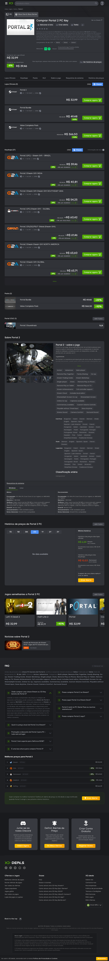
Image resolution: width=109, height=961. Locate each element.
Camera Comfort (77, 412)
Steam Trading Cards (65, 378)
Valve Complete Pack (29, 306)
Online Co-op (62, 401)
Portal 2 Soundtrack (28, 325)
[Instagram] (10, 868)
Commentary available (65, 404)
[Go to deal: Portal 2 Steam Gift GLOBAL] (54, 268)
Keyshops (24, 78)
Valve (58, 42)
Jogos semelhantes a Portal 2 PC (22, 594)
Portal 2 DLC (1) (10, 318)
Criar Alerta (86, 580)
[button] (6, 3)
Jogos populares (11, 888)
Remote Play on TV (84, 385)
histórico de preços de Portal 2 (25, 715)
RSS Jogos (90, 897)
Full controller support (85, 389)
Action (73, 42)
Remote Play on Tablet (65, 385)
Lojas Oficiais (10, 78)
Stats (72, 382)
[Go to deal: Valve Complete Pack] (54, 131)
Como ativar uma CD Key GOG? (51, 891)
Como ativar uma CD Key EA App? (51, 897)
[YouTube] (15, 868)
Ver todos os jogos (12, 894)
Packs (35, 78)
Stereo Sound (62, 412)
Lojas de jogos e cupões (14, 897)
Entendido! (102, 958)
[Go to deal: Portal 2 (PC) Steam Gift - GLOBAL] (54, 215)
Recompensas (91, 885)
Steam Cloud (62, 393)
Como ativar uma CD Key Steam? (51, 885)
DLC (44, 78)
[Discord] (19, 868)
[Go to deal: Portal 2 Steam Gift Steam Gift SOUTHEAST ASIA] (54, 197)
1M (18, 532)
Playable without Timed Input (67, 408)
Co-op (93, 374)
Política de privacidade (94, 888)
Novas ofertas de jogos (13, 882)
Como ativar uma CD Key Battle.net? (52, 900)
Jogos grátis (9, 891)
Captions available (77, 401)
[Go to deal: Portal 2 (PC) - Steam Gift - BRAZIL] (54, 161)
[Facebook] (6, 868)
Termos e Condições (93, 891)
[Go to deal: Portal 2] (54, 96)
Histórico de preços (96, 78)
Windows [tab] (12, 488)
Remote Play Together (65, 374)
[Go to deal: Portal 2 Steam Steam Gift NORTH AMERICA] (54, 250)
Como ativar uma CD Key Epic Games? (53, 888)
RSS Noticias (90, 894)
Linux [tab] (21, 488)
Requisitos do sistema (74, 78)
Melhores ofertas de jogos (14, 879)
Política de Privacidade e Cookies (45, 958)
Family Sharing (82, 374)
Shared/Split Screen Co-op (67, 397)
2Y (50, 532)
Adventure (69, 370)
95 (46, 49)
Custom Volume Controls (86, 404)
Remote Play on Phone (86, 382)
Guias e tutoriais (45, 882)
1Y (43, 532)
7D (10, 532)
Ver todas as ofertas (12, 885)
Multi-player (80, 370)
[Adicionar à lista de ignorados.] (83, 24)
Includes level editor (77, 393)
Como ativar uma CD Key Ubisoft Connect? (55, 894)
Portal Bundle (25, 300)
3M (26, 532)
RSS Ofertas (90, 900)
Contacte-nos (91, 882)
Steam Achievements (65, 389)
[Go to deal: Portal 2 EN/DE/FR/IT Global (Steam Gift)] (54, 232)
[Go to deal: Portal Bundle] (54, 113)
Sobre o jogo (56, 78)
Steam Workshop (82, 378)
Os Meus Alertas (54, 846)
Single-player (62, 382)
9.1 (49, 49)
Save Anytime (87, 408)
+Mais (55, 281)
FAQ (40, 879)
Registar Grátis (86, 846)
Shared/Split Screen (88, 397)
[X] (24, 868)
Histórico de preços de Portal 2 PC (23, 524)
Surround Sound (92, 412)
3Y (58, 532)
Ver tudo (98, 319)
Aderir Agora (23, 846)
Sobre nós (89, 879)
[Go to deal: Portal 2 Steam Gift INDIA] (54, 179)
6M (34, 532)
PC (48, 713)
